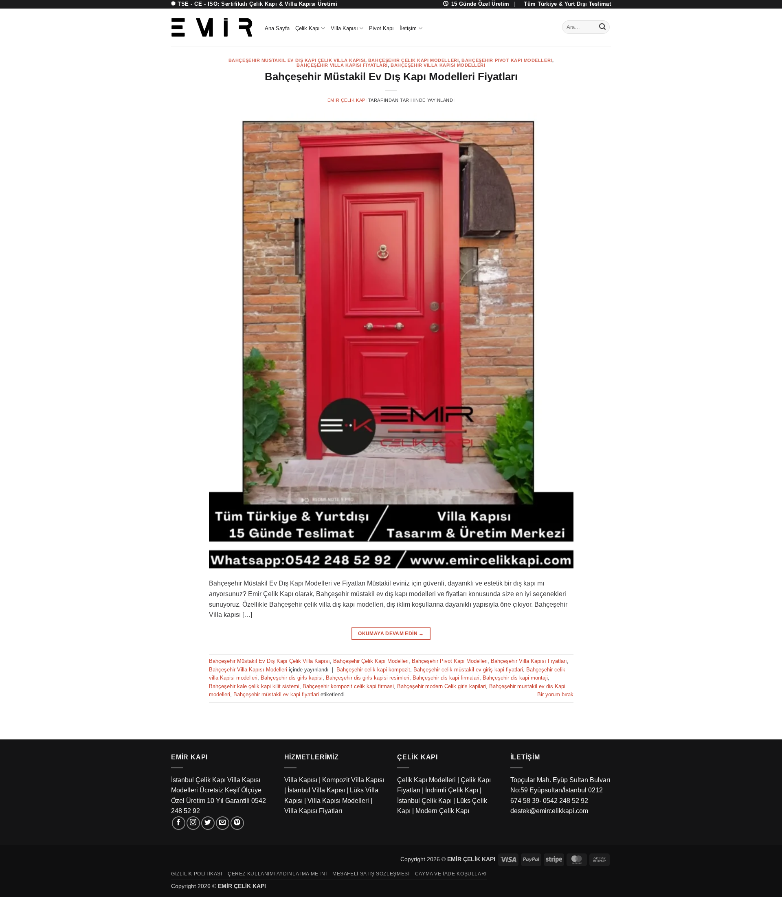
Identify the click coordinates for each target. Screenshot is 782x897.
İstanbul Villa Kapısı (316, 790)
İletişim (408, 28)
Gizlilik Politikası (196, 874)
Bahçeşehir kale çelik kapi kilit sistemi (254, 686)
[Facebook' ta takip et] (178, 823)
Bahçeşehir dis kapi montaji (515, 678)
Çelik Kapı (307, 28)
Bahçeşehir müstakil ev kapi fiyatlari (276, 694)
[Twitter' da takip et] (208, 823)
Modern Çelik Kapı (442, 810)
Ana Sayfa (277, 28)
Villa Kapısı (344, 28)
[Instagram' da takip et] (193, 823)
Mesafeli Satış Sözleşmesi (370, 874)
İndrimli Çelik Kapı (451, 790)
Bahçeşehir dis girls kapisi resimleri (367, 678)
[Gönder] (602, 27)
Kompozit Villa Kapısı (353, 779)
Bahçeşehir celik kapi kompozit (373, 670)
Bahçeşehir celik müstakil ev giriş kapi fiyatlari (468, 670)
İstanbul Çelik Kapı (424, 800)
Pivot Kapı (381, 28)
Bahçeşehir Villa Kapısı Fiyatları (342, 65)
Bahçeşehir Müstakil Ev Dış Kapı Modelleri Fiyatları (391, 76)
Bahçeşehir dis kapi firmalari (446, 678)
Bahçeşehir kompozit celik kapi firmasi (348, 686)
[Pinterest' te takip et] (237, 823)
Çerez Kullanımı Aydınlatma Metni (277, 874)
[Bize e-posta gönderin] (222, 823)
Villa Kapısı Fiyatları (313, 810)
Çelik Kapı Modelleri (426, 779)
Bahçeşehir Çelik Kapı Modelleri (413, 60)
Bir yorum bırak (555, 694)
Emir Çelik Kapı (347, 100)
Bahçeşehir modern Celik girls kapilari (441, 686)
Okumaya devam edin (391, 633)
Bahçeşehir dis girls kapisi (292, 678)
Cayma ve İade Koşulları (451, 874)
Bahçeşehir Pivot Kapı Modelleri (506, 60)
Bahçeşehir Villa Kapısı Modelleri (438, 65)
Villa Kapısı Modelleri (338, 800)
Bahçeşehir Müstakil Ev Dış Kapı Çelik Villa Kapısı (296, 60)
